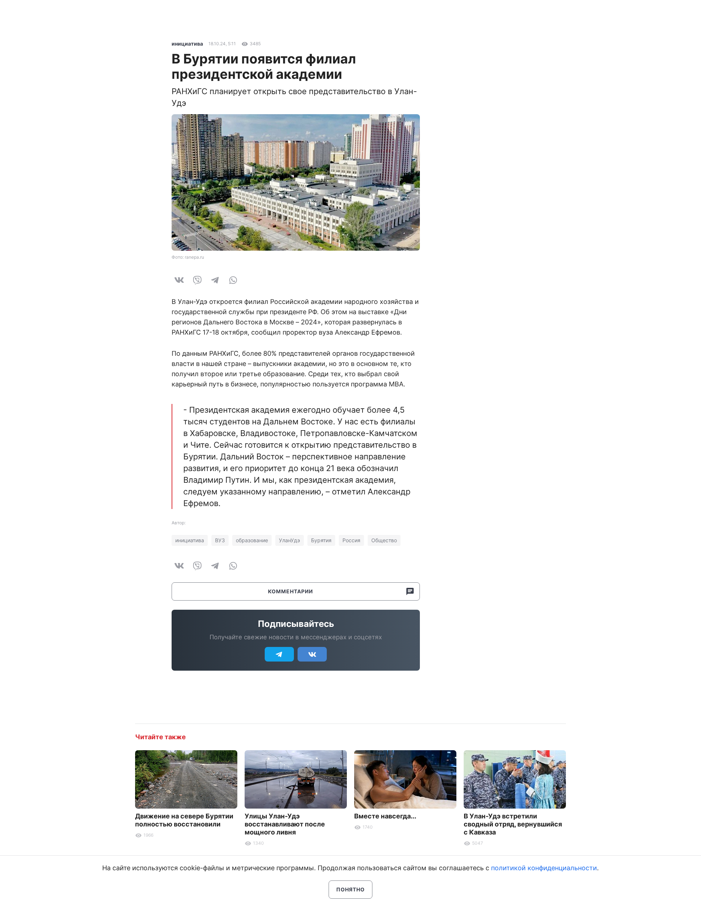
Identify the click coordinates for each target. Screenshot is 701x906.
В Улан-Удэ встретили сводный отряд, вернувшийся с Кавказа (513, 824)
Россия (351, 540)
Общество (384, 540)
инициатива (187, 44)
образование (252, 540)
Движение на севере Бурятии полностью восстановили (184, 820)
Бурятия (321, 540)
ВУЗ (220, 540)
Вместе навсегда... (385, 816)
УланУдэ (289, 540)
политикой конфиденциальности (544, 868)
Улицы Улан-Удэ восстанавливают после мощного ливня (285, 824)
